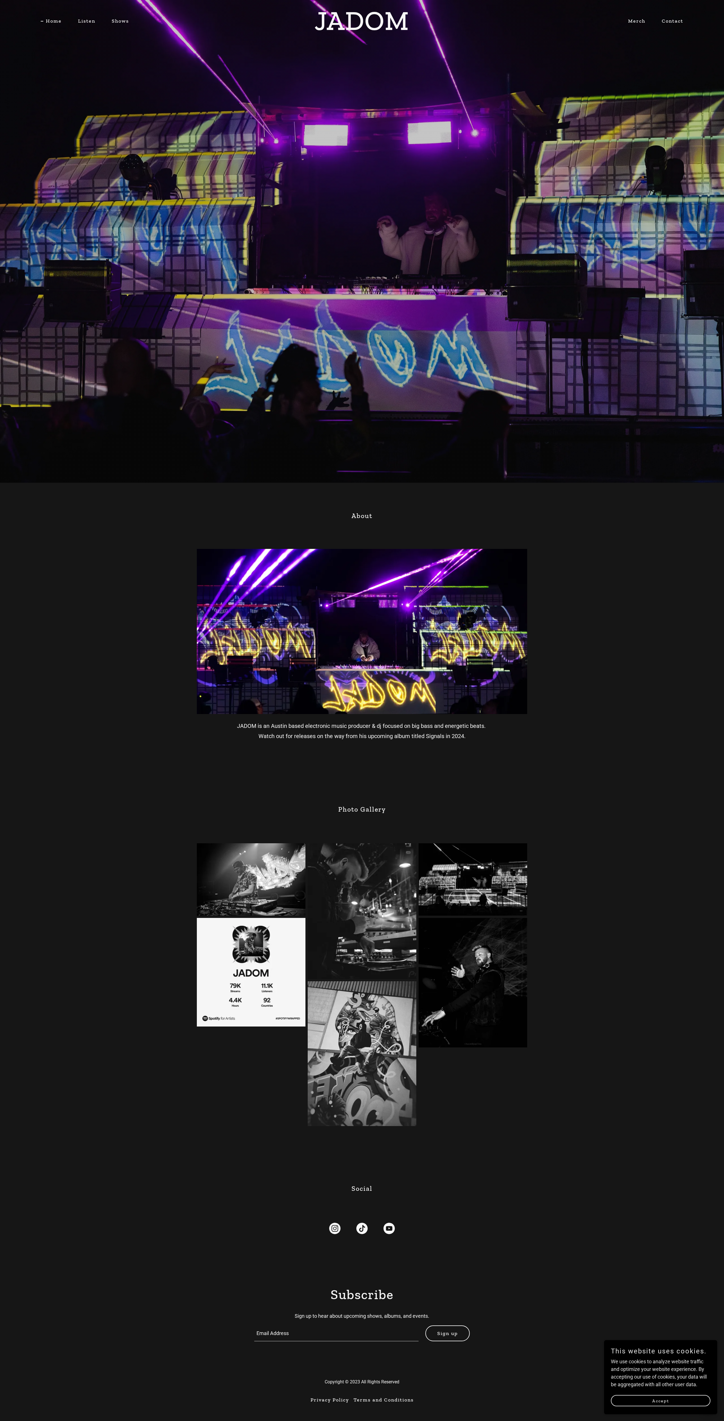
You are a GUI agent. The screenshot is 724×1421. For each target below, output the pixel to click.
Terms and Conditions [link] (384, 1400)
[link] (362, 28)
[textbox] (336, 1333)
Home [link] (54, 21)
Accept (660, 1400)
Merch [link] (636, 21)
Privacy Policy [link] (330, 1400)
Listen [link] (86, 21)
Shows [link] (120, 21)
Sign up (447, 1333)
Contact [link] (672, 21)
